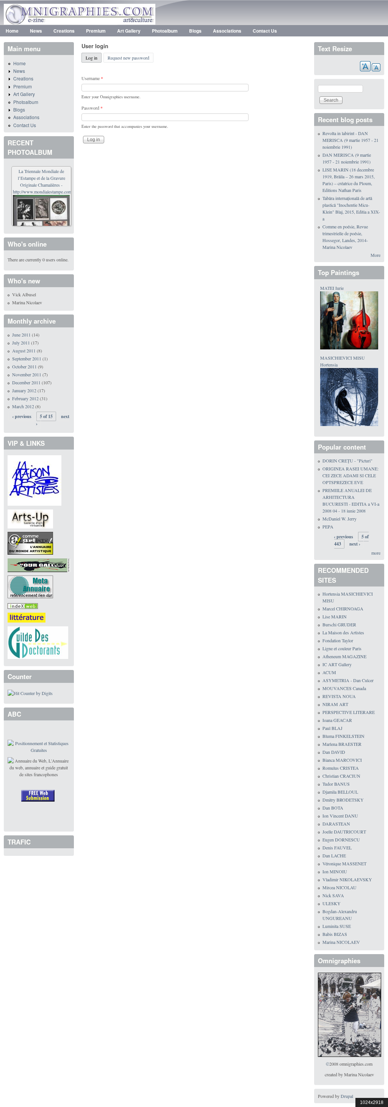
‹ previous (21, 416)
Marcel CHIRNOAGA (342, 608)
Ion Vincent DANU (340, 816)
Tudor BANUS (336, 784)
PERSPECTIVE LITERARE (348, 712)
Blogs (195, 30)
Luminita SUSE (336, 926)
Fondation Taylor (337, 640)
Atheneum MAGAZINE (344, 656)
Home (12, 30)
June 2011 (21, 335)
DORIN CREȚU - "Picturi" (347, 461)
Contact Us (265, 30)
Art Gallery (129, 30)
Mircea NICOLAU (339, 887)
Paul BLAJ (332, 728)
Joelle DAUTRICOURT (344, 832)
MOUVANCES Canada (344, 688)
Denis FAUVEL (337, 847)
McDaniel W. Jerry (339, 519)
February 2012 (25, 398)
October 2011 (24, 366)
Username (92, 78)
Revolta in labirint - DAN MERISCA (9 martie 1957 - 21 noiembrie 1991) (350, 140)
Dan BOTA (332, 808)
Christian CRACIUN (341, 776)
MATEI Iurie (332, 288)
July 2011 (21, 343)
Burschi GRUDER (339, 624)
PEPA (327, 527)
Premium (96, 30)
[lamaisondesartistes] (34, 479)
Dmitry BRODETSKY (343, 800)
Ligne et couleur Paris (341, 648)
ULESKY (331, 903)
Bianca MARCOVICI (342, 760)
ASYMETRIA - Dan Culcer (348, 680)
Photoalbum (165, 30)
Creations (64, 30)
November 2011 (26, 374)
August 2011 (24, 351)
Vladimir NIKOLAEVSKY (347, 879)
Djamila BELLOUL (340, 792)
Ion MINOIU (334, 871)
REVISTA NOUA (339, 696)
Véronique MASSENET (344, 863)
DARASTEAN (336, 824)
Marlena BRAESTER (341, 744)
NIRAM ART (335, 704)
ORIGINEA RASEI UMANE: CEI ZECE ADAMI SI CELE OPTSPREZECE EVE (350, 475)
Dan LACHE (334, 855)
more (375, 553)
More (375, 255)
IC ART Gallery (337, 664)
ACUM (329, 672)
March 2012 (23, 406)
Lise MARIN (334, 616)
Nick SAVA (333, 895)
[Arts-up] (30, 518)
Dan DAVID (333, 752)
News (36, 30)
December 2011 (26, 382)
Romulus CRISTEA (340, 768)
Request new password (128, 58)
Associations (227, 30)
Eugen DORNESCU (341, 840)
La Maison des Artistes (343, 632)
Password (92, 108)
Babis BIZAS (334, 934)
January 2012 (24, 390)
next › (354, 544)
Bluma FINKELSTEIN (343, 736)
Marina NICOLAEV (341, 942)
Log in (94, 58)
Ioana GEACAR (337, 720)
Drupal (347, 1096)
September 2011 (26, 358)
